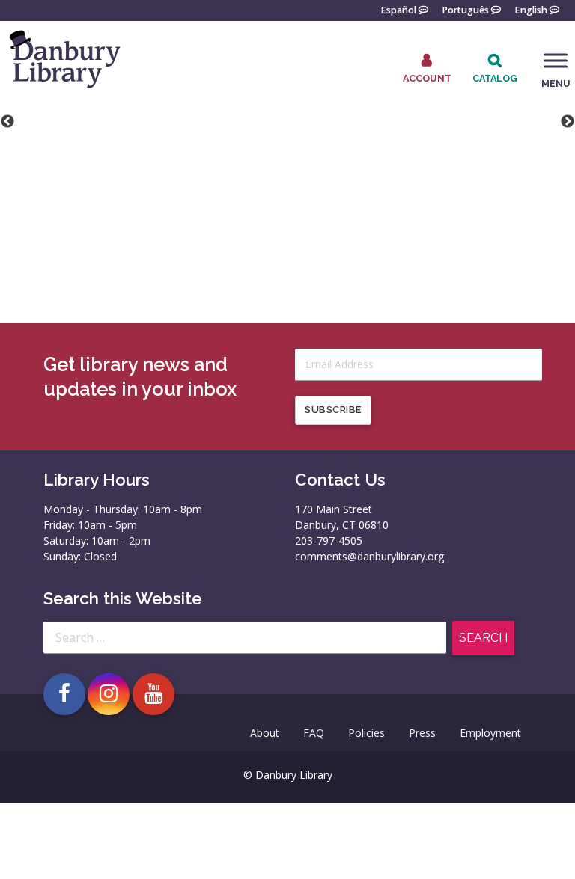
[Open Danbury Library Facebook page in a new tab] (64, 694)
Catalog (494, 78)
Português (465, 9)
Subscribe (333, 409)
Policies (366, 733)
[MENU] (556, 61)
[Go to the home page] (63, 87)
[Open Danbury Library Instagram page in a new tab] (109, 694)
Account (427, 78)
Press (422, 733)
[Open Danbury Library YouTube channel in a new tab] (153, 694)
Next (567, 121)
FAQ (313, 733)
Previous (7, 121)
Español (398, 9)
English (530, 9)
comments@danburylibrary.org (369, 556)
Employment (490, 733)
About (264, 733)
